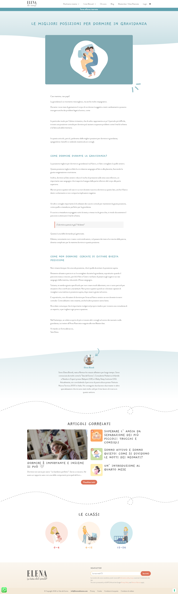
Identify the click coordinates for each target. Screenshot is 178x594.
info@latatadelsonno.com (79, 591)
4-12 (89, 547)
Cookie (99, 591)
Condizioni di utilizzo (127, 591)
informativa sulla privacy (127, 578)
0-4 (56, 547)
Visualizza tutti (89, 482)
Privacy (92, 591)
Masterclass (126, 435)
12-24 (121, 547)
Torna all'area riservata (89, 9)
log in (105, 435)
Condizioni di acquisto (111, 591)
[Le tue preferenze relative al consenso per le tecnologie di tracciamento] (174, 590)
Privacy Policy (125, 583)
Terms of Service (136, 583)
